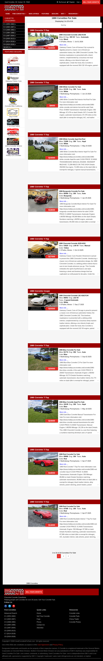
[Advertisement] (63, 75)
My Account (62, 2)
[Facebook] (5, 606)
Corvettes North (13, 135)
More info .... (64, 45)
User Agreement (43, 645)
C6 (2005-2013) (9, 630)
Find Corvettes (18, 13)
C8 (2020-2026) (9, 636)
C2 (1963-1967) (9, 619)
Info (63, 13)
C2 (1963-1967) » (9, 27)
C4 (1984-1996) (9, 625)
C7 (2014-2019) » (9, 41)
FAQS (28, 2)
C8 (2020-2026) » (9, 44)
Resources (72, 13)
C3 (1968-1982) (9, 622)
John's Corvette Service (13, 146)
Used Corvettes (10, 2)
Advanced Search (10, 613)
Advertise (40, 628)
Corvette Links (74, 613)
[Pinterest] (13, 606)
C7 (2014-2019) (9, 633)
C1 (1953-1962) (9, 616)
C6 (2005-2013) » (9, 38)
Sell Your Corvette (91, 2)
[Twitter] (9, 606)
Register (72, 2)
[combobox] (64, 25)
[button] (78, 2)
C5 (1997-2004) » (9, 36)
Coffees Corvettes (13, 64)
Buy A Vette (13, 116)
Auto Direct (14, 74)
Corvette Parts (74, 616)
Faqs (38, 619)
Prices (39, 622)
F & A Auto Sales (14, 126)
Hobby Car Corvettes (13, 155)
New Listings (34, 13)
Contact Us (41, 625)
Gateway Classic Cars (14, 81)
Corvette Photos (75, 622)
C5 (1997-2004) (9, 628)
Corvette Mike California (13, 106)
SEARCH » (7, 47)
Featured (45, 13)
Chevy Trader (74, 619)
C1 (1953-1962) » (9, 24)
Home (8, 13)
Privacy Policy (58, 645)
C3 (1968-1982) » (9, 30)
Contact (20, 2)
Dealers (55, 13)
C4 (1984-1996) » (9, 33)
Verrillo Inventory (14, 94)
